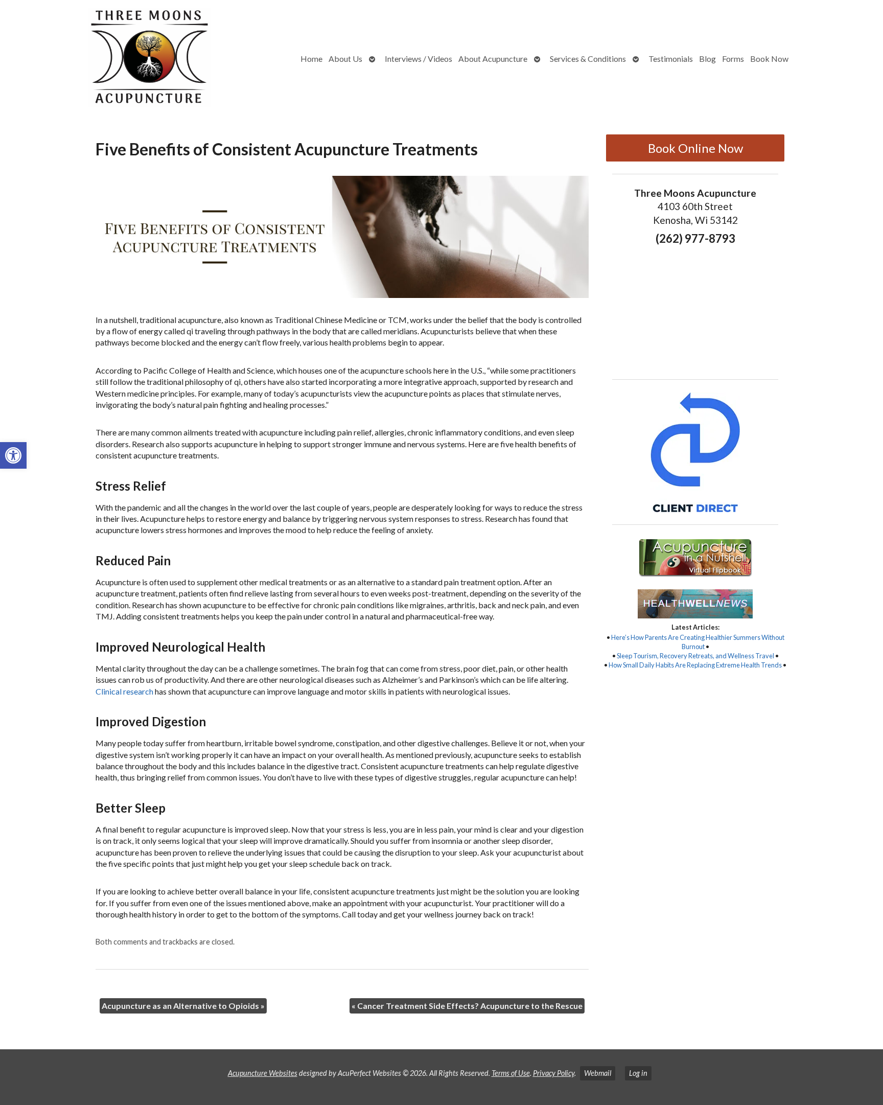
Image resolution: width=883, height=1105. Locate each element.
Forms (733, 58)
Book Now (769, 58)
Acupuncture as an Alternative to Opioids (183, 1005)
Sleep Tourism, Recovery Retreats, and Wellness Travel (695, 656)
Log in (638, 1073)
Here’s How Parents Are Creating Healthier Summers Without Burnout (697, 642)
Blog (707, 58)
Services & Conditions (588, 58)
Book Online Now (695, 148)
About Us (345, 58)
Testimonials (670, 58)
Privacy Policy (553, 1073)
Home (311, 58)
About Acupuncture (492, 58)
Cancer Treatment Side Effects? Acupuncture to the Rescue (467, 1005)
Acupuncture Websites (262, 1073)
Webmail (597, 1073)
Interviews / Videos (418, 58)
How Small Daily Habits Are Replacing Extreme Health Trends (695, 665)
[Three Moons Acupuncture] (113, 59)
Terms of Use (511, 1073)
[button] (13, 455)
